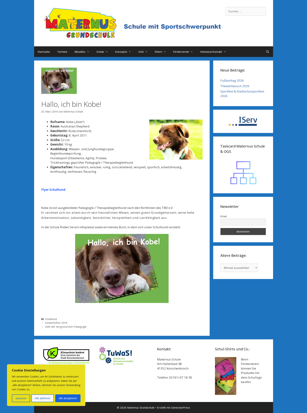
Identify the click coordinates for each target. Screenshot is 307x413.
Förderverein (181, 51)
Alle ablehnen (42, 398)
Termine (62, 51)
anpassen (20, 398)
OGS (141, 51)
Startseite (44, 51)
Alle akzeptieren (68, 398)
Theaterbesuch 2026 (234, 86)
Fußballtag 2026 (232, 80)
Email (223, 216)
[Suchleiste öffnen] (267, 51)
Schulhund (51, 319)
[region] (46, 385)
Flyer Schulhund (53, 190)
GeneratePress (180, 407)
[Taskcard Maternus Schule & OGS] (243, 173)
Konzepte (121, 51)
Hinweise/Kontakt (211, 51)
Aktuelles (79, 51)
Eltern (158, 51)
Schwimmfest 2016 (56, 322)
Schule (100, 51)
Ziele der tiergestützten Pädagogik (65, 326)
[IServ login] (243, 121)
